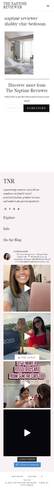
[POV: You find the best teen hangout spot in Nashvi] (27, 432)
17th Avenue (27, 485)
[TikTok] (18, 209)
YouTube (32, 476)
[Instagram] (5, 209)
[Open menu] (48, 6)
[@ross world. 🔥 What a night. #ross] (27, 336)
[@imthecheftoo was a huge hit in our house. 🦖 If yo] (27, 384)
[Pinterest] (14, 209)
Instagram (17, 476)
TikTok (27, 480)
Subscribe (36, 108)
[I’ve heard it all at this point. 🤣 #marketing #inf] (27, 288)
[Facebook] (10, 209)
